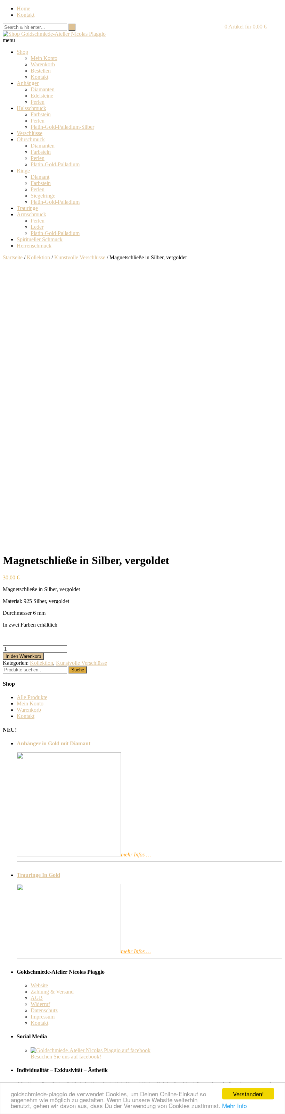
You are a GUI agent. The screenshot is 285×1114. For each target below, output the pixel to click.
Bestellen (41, 71)
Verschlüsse (29, 133)
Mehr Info (234, 1105)
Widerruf (40, 1004)
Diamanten (43, 89)
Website (39, 985)
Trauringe (27, 208)
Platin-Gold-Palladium (55, 164)
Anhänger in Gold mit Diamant (53, 743)
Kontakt (25, 15)
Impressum (43, 1017)
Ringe (23, 171)
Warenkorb (43, 64)
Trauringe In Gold (38, 875)
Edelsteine (42, 96)
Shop (22, 52)
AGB (37, 998)
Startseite (13, 257)
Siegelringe (43, 196)
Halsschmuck (31, 108)
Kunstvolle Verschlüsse (79, 257)
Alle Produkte (32, 697)
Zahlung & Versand (52, 992)
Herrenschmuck (34, 246)
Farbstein (41, 114)
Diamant (40, 177)
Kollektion (38, 257)
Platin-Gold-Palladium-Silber (62, 127)
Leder (37, 227)
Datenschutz (44, 1010)
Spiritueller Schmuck (40, 239)
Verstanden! (248, 1093)
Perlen (37, 102)
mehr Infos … (136, 854)
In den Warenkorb (23, 656)
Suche (77, 669)
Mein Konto (44, 58)
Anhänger (28, 83)
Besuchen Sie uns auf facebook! (66, 1056)
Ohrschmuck (31, 139)
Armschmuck (31, 214)
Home (23, 8)
